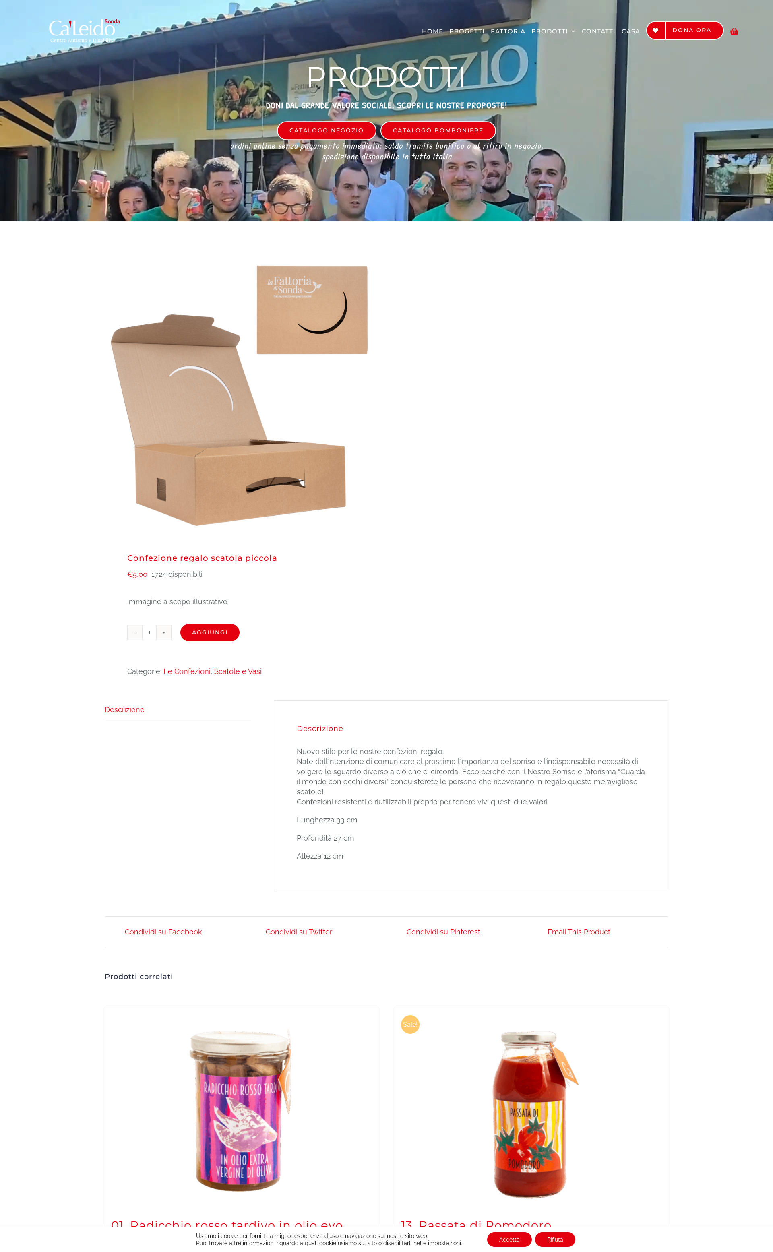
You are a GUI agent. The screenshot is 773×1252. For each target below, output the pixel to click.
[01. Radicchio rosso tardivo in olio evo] (241, 1108)
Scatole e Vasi (238, 671)
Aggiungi (210, 632)
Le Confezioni (187, 671)
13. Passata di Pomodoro (476, 1225)
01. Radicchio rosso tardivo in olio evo (227, 1225)
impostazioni (444, 1243)
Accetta (509, 1239)
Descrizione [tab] (125, 709)
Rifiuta (555, 1239)
